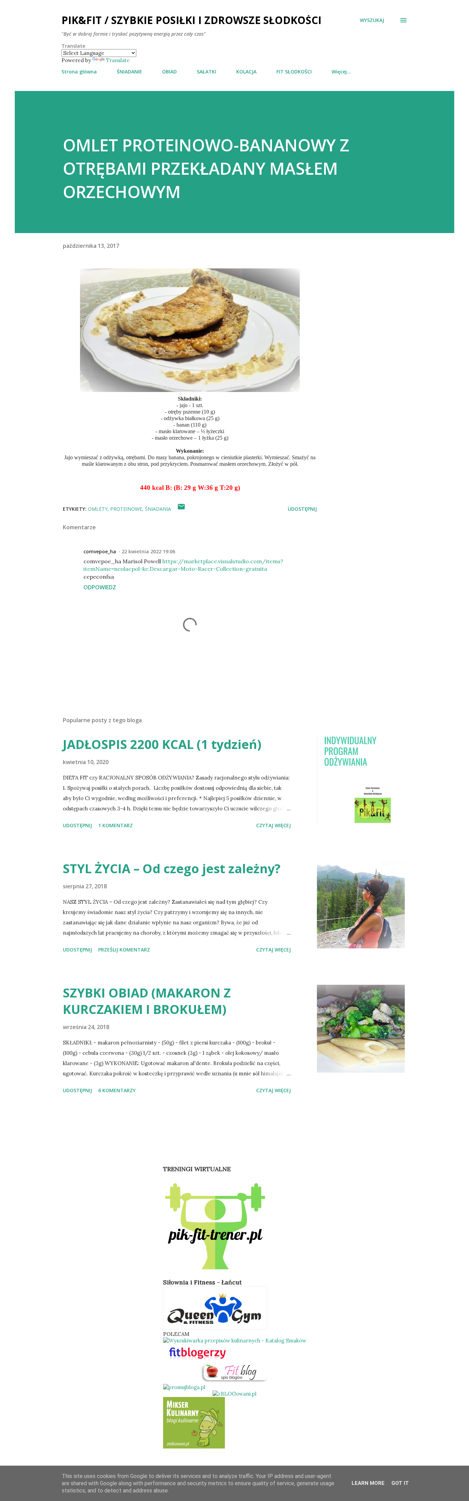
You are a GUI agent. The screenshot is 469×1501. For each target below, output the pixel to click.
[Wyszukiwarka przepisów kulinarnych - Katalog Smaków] (234, 1340)
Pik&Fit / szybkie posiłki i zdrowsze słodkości (191, 20)
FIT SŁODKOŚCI (294, 71)
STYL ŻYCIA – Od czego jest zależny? (172, 868)
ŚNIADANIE (129, 71)
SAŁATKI (206, 71)
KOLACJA (246, 71)
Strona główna (79, 71)
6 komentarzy (117, 1090)
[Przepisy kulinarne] (194, 1446)
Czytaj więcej (273, 825)
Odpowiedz (99, 587)
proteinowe (126, 509)
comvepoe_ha (99, 551)
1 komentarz (115, 825)
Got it (400, 1483)
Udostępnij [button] (302, 509)
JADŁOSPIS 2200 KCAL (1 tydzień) (162, 744)
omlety (97, 509)
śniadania (158, 509)
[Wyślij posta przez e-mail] (181, 509)
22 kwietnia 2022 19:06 (148, 551)
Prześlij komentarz (124, 949)
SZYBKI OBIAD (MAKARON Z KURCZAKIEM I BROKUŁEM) (147, 1001)
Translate (118, 60)
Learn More (368, 1483)
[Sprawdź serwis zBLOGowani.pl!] (234, 1393)
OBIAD (169, 71)
